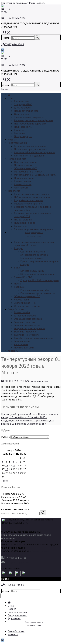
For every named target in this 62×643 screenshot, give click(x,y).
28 (17, 473)
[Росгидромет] (4, 573)
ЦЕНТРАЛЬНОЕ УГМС (13, 17)
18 (6, 469)
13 (14, 465)
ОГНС (7, 381)
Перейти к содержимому (14, 2)
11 (6, 465)
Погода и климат (38, 381)
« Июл (4, 480)
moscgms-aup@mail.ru (17, 562)
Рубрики (5, 436)
